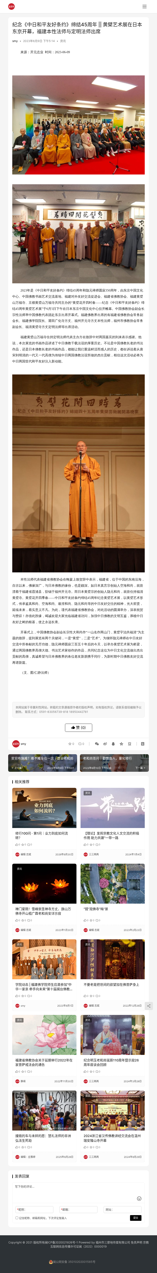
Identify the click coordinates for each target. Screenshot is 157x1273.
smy (15, 41)
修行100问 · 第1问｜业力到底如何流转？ (41, 835)
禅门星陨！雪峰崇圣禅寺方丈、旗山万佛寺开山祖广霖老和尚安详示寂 (43, 911)
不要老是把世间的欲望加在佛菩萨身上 (111, 985)
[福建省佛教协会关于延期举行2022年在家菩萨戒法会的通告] (44, 1035)
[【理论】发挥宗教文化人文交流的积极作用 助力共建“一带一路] (113, 808)
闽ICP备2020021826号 (60, 1242)
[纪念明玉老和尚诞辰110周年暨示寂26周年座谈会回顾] (113, 1035)
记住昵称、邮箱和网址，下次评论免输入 (42, 1218)
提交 (135, 1217)
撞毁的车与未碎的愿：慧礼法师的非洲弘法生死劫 (43, 1138)
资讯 (63, 41)
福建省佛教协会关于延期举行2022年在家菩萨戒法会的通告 (44, 1062)
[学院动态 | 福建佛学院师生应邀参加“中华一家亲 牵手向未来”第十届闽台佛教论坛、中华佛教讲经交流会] (44, 959)
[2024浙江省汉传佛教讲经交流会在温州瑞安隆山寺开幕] (113, 1111)
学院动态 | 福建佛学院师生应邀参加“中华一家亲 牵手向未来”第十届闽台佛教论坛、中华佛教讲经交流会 (44, 987)
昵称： (22, 1209)
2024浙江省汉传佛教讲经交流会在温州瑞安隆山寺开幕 (112, 1138)
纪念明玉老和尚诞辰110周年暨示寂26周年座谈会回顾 (111, 1062)
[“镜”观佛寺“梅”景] (113, 884)
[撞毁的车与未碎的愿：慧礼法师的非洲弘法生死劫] (44, 1111)
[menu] (144, 6)
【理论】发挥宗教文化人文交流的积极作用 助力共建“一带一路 (111, 835)
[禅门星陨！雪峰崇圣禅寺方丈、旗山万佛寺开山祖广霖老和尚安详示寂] (44, 884)
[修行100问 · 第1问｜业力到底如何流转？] (44, 808)
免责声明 (137, 1242)
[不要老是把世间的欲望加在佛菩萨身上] (113, 959)
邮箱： (66, 1209)
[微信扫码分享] (97, 743)
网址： (110, 1209)
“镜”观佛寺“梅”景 (96, 909)
